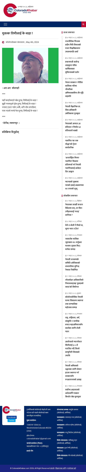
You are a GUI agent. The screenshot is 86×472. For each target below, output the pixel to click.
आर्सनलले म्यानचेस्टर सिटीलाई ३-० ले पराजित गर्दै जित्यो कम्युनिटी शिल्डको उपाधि (73, 348)
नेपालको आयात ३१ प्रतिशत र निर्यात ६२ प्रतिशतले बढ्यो (73, 127)
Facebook (12, 417)
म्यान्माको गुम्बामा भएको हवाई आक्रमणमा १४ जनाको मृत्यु (74, 185)
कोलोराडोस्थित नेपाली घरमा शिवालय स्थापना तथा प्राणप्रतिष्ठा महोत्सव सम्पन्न (74, 302)
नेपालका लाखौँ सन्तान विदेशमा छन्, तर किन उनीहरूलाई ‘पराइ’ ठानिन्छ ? (74, 210)
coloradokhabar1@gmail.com (39, 438)
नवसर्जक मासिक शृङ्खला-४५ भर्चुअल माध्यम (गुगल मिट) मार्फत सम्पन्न (73, 244)
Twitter (11, 420)
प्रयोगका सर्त (71, 468)
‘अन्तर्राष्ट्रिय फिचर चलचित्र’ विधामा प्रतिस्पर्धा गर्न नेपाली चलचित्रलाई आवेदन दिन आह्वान (73, 164)
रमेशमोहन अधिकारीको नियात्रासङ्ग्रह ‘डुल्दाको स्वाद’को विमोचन (74, 283)
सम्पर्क (52, 468)
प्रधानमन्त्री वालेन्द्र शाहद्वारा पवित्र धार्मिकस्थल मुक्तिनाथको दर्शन (72, 67)
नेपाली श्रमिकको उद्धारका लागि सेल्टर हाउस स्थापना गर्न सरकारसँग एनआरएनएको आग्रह (73, 372)
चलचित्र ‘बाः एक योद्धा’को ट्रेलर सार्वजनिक (71, 144)
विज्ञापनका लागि (61, 468)
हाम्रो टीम (30, 451)
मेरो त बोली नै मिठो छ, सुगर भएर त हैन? (74, 227)
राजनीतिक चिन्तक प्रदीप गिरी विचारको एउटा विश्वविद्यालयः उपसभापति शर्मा (73, 47)
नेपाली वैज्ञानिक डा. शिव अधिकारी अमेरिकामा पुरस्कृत (73, 110)
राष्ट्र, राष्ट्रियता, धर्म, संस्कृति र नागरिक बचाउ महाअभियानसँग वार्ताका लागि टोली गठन (74, 324)
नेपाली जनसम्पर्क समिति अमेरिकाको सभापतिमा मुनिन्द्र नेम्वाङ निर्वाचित (72, 265)
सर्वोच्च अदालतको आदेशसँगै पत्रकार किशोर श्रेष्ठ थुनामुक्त (73, 393)
